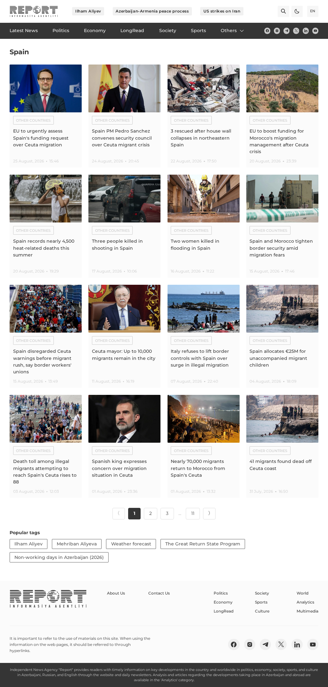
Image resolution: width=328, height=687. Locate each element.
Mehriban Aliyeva (77, 544)
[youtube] (315, 31)
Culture (262, 611)
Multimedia (307, 611)
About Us (116, 593)
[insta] (277, 31)
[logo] (34, 11)
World (302, 593)
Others (229, 30)
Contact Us (159, 593)
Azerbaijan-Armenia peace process (152, 11)
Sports (261, 602)
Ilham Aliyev (88, 11)
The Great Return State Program (202, 544)
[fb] (267, 31)
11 (192, 513)
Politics (221, 593)
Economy (223, 602)
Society (262, 593)
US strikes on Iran (221, 11)
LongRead (224, 611)
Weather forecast (131, 544)
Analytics (305, 602)
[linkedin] (306, 31)
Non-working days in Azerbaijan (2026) (59, 557)
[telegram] (286, 31)
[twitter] (296, 31)
